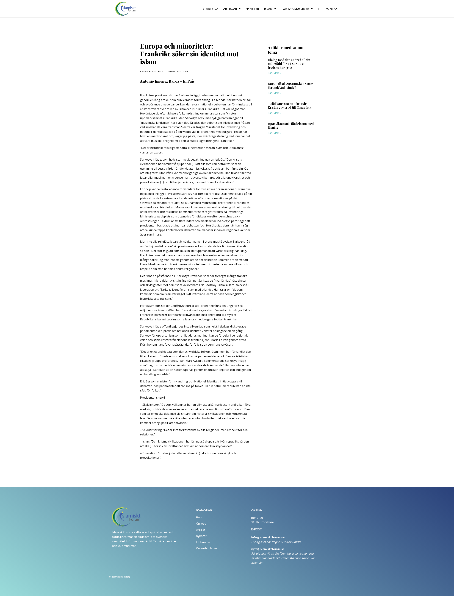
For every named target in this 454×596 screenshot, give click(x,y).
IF (319, 9)
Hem (199, 517)
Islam (268, 9)
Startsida (210, 9)
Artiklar (230, 9)
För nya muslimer (295, 9)
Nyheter (252, 9)
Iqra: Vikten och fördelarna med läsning (291, 126)
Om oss (201, 523)
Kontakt (332, 9)
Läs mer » (274, 73)
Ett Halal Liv (203, 542)
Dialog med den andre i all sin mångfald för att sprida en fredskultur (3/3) (289, 64)
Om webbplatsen (207, 548)
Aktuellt (157, 71)
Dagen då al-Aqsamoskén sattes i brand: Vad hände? (290, 86)
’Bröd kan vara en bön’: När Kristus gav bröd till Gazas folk (289, 106)
